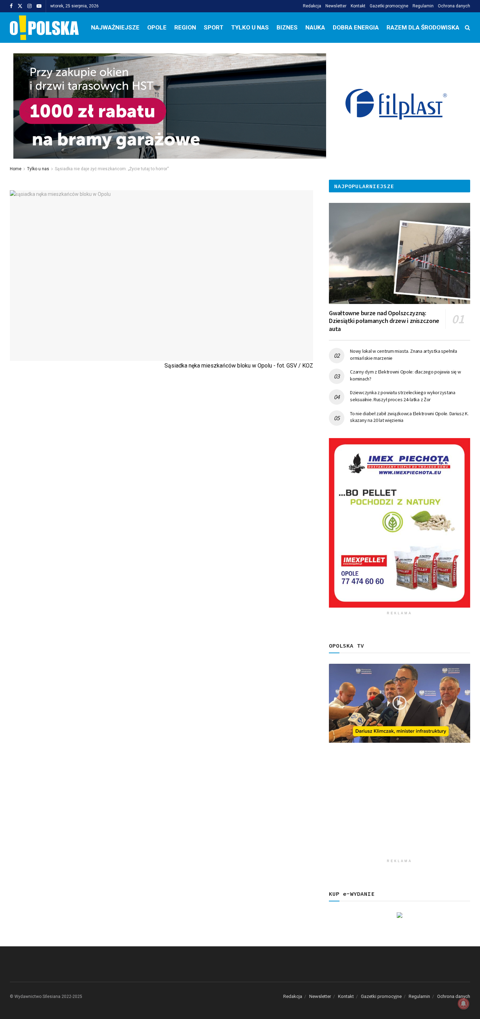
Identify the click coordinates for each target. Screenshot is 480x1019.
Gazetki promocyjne (389, 6)
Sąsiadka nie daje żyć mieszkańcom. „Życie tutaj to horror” (112, 168)
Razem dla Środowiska (423, 27)
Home (15, 168)
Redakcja (312, 6)
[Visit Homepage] (44, 27)
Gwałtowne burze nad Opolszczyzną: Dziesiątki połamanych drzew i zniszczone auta (384, 321)
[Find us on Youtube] (39, 6)
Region (185, 27)
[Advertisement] (399, 806)
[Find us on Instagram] (29, 6)
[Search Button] (467, 27)
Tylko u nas (250, 27)
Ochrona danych (454, 6)
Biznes (287, 27)
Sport (213, 27)
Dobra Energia (356, 27)
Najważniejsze (115, 27)
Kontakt (358, 6)
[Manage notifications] (463, 1003)
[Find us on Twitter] (20, 6)
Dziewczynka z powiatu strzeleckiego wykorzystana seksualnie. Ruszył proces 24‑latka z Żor (402, 396)
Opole (157, 27)
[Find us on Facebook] (11, 6)
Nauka (315, 27)
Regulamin (423, 6)
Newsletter (335, 6)
